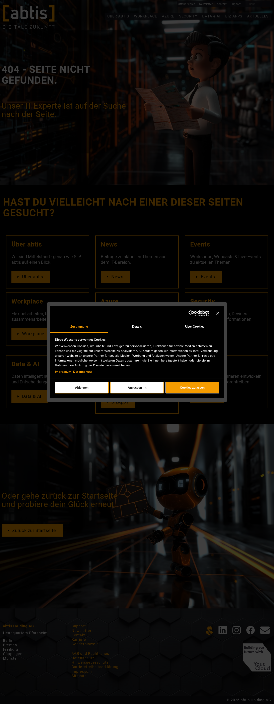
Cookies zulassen (192, 387)
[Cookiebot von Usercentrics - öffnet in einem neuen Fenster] (191, 313)
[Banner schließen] (217, 313)
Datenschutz (82, 371)
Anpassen (135, 387)
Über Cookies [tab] (194, 326)
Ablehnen (81, 387)
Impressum (63, 371)
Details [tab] (137, 326)
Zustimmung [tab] (79, 326)
